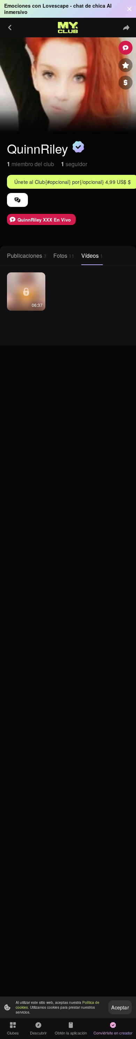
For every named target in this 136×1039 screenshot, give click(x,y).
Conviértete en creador (113, 1033)
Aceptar (120, 1007)
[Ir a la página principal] (68, 27)
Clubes (13, 1033)
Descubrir (38, 1033)
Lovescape (56, 5)
